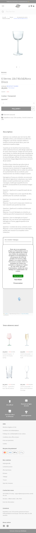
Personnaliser (18, 283)
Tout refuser (18, 279)
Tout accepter (18, 276)
